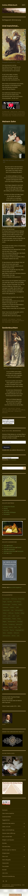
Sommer (5, 627)
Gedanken (5, 607)
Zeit (18, 635)
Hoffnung (23, 409)
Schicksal (19, 621)
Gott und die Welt (7, 836)
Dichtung (20, 111)
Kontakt (4, 869)
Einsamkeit (21, 598)
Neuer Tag (6, 510)
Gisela (5, 545)
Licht (9, 616)
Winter (14, 635)
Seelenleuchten (10, 328)
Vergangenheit (19, 630)
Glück (19, 409)
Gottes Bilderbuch (9, 5)
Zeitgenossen (6, 853)
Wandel (6, 508)
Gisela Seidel (5, 114)
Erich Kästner (17, 601)
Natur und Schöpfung (8, 830)
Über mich (5, 856)
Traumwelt (19, 114)
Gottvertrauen (19, 610)
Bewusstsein (6, 598)
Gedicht (23, 112)
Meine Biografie (6, 859)
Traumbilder (5, 866)
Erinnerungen (6, 604)
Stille (15, 627)
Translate (13, 459)
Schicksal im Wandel (9, 506)
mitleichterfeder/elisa (9, 547)
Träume (12, 630)
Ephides (9, 601)
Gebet (10, 553)
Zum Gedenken (11, 319)
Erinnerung (18, 112)
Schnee (5, 624)
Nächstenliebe (7, 618)
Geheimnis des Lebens (8, 823)
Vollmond (16, 633)
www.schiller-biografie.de (15, 587)
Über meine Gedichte (8, 813)
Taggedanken (6, 820)
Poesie (15, 114)
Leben (4, 616)
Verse (10, 115)
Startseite (4, 810)
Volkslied (9, 633)
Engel (4, 601)
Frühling (14, 604)
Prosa (18, 618)
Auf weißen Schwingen (10, 512)
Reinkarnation (12, 621)
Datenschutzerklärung (8, 876)
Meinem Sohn (9, 121)
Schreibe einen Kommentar (18, 115)
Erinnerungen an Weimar (9, 849)
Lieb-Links (5, 873)
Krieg (22, 613)
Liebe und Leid (14, 111)
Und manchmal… (10, 26)
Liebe (9, 114)
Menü (23, 4)
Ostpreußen (5, 863)
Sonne (11, 627)
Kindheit (17, 613)
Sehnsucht (19, 624)
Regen (4, 621)
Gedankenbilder (6, 816)
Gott (12, 610)
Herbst (4, 613)
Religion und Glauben (8, 840)
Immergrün (7, 514)
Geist (17, 607)
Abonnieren (6, 447)
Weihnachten (6, 635)
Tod (19, 627)
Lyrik (12, 114)
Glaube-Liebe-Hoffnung (8, 833)
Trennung (5, 630)
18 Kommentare (15, 322)
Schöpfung (11, 624)
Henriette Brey (6, 846)
